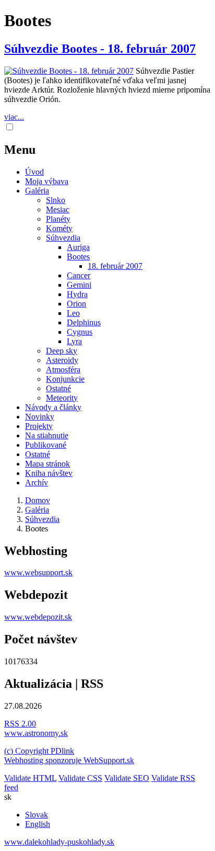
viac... (14, 116)
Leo (73, 313)
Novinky (39, 416)
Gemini (79, 284)
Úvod (34, 171)
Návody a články (53, 407)
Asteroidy (62, 360)
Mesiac (57, 209)
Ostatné (58, 388)
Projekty (39, 426)
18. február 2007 (115, 266)
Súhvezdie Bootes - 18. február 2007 (100, 48)
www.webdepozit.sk (38, 616)
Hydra (77, 294)
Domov (37, 500)
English (37, 824)
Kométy (59, 228)
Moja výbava (46, 181)
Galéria (37, 190)
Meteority (62, 397)
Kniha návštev (49, 473)
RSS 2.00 (20, 723)
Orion (76, 303)
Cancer (78, 275)
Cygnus (79, 331)
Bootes (78, 256)
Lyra (74, 341)
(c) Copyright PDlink (39, 750)
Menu (19, 149)
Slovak (36, 814)
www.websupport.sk (38, 572)
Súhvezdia (63, 237)
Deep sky (61, 350)
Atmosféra (63, 369)
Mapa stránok (47, 463)
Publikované (45, 444)
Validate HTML (30, 778)
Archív (36, 482)
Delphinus (84, 322)
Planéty (58, 218)
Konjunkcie (65, 379)
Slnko (55, 200)
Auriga (78, 247)
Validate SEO (126, 778)
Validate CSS (80, 778)
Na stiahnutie (46, 435)
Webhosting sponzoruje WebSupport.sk (69, 760)
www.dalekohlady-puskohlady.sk (59, 841)
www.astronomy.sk (36, 733)
